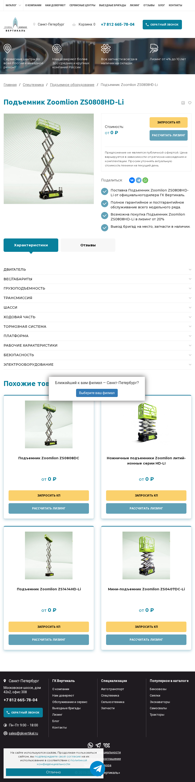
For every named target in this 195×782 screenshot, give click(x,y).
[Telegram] (138, 180)
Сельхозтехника (112, 702)
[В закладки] (189, 103)
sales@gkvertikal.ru (23, 733)
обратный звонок (164, 24)
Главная (10, 85)
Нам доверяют (55, 5)
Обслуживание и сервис (69, 702)
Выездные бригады (112, 5)
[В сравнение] (183, 103)
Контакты (175, 5)
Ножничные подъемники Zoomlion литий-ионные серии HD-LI (146, 460)
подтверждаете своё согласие (58, 756)
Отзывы (149, 5)
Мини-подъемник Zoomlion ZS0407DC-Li (146, 589)
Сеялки (155, 695)
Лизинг (135, 5)
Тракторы (157, 714)
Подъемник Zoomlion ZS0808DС (48, 458)
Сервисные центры (82, 5)
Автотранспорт (112, 689)
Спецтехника (110, 695)
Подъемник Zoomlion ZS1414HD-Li (49, 589)
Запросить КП (168, 122)
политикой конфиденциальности (62, 762)
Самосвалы (158, 708)
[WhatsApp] (145, 180)
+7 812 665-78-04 (118, 24)
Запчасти (108, 708)
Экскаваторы (160, 702)
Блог (161, 5)
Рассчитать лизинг (168, 135)
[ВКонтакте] (132, 180)
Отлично (53, 772)
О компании (33, 5)
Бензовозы (158, 689)
